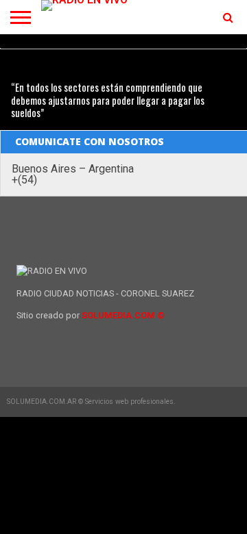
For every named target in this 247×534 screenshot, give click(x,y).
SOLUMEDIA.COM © (123, 315)
